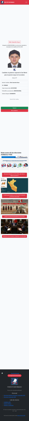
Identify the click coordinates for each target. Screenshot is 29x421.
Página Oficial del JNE (21, 415)
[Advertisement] (14, 19)
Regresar (14, 108)
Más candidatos (14, 110)
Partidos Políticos (7, 403)
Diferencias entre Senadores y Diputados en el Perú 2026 (14, 236)
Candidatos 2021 (7, 402)
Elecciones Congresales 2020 (10, 397)
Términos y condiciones (9, 405)
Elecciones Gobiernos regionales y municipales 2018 (14, 395)
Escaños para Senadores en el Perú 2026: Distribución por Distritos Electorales (14, 196)
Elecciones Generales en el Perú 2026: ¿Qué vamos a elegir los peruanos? (14, 174)
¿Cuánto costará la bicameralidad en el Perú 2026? (14, 216)
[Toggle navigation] (26, 2)
